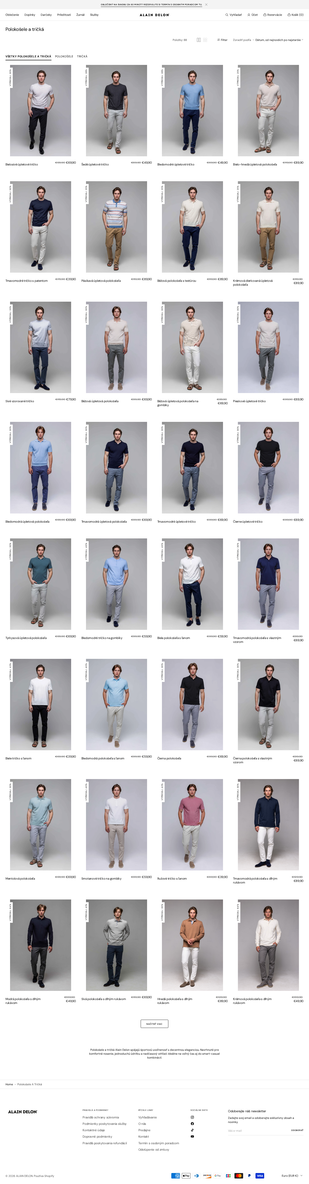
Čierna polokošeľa (169, 758)
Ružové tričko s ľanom (172, 879)
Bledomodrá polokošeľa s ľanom (102, 758)
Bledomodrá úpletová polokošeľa (27, 522)
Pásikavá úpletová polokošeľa (101, 281)
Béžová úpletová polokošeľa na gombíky (177, 403)
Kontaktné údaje (94, 1130)
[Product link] (40, 110)
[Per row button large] (199, 40)
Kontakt (143, 1137)
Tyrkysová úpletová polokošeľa (25, 638)
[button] (234, 15)
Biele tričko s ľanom (18, 758)
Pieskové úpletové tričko (249, 401)
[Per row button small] (205, 40)
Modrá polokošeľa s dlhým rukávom (23, 1001)
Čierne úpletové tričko (247, 522)
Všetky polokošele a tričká (28, 56)
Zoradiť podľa (242, 40)
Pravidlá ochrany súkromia (101, 1117)
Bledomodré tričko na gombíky (101, 638)
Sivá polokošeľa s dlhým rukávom (103, 999)
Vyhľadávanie (147, 1117)
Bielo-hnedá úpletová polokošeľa (255, 164)
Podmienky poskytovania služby (104, 1124)
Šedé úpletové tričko (95, 164)
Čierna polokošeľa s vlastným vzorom (252, 760)
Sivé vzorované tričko (19, 401)
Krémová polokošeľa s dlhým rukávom (252, 1001)
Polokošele (64, 56)
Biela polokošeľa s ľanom (173, 638)
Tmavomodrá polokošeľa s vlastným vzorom (257, 640)
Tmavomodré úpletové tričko (176, 522)
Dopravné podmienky (97, 1137)
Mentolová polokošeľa (20, 879)
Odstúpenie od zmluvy (153, 1150)
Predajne (144, 1130)
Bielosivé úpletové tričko (21, 164)
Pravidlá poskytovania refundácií (105, 1143)
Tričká (82, 56)
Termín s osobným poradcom (158, 1143)
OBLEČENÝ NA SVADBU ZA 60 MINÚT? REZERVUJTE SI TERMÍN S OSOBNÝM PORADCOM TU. (151, 4)
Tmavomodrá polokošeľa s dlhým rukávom (255, 880)
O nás (142, 1124)
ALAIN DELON (24, 1176)
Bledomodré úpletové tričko (175, 164)
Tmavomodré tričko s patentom (26, 281)
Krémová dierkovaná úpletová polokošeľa (253, 283)
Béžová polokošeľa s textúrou (176, 281)
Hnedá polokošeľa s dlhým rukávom (175, 1001)
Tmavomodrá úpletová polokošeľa (104, 522)
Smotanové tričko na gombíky (101, 879)
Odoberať (297, 1130)
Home (9, 1084)
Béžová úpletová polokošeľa (99, 401)
